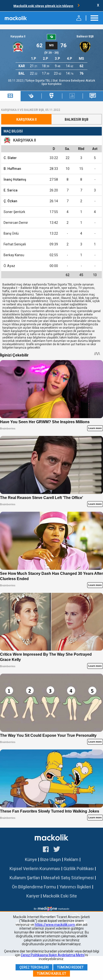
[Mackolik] (16, 18)
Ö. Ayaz (9, 266)
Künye (31, 859)
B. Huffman (12, 169)
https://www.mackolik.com (55, 925)
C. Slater (10, 158)
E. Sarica (10, 190)
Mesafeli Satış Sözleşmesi (68, 877)
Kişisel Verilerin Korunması (35, 868)
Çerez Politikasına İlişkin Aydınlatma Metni (53, 955)
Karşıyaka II (18, 36)
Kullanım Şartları (25, 877)
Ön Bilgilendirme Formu (34, 886)
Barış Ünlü (11, 233)
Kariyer (33, 895)
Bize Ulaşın (50, 859)
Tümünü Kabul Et (51, 973)
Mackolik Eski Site (60, 895)
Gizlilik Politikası (78, 868)
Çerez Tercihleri (34, 967)
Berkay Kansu (14, 255)
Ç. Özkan (10, 201)
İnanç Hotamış (15, 179)
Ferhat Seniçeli (15, 244)
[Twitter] (56, 850)
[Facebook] (46, 850)
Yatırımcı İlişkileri (75, 886)
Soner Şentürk (14, 212)
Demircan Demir (16, 223)
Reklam (71, 859)
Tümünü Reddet (70, 967)
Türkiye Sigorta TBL (38, 80)
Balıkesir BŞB (85, 36)
